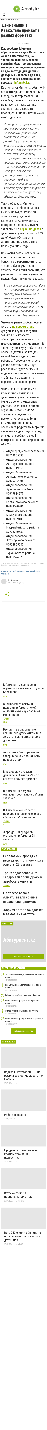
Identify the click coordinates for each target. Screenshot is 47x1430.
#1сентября (6, 571)
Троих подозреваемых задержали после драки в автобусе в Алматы (22, 877)
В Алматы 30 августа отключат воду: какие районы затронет (23, 794)
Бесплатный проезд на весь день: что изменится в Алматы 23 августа (23, 860)
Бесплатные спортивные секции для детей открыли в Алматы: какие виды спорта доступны (22, 735)
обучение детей (30, 229)
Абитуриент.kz (19, 940)
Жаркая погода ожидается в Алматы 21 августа (23, 912)
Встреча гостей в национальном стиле (18, 1195)
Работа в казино (15, 1115)
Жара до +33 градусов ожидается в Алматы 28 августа (19, 835)
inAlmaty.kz (21, 82)
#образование (19, 571)
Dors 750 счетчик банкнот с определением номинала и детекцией (22, 1236)
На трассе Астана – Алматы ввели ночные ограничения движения (20, 897)
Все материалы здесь (23, 956)
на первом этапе (23, 326)
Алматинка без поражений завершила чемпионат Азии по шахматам (21, 755)
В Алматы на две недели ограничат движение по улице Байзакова (23, 688)
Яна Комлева (13, 580)
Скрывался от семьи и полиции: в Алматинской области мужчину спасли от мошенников (21, 709)
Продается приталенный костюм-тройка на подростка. (20, 1153)
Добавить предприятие (23, 1031)
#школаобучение (33, 571)
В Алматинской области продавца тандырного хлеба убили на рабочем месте (22, 813)
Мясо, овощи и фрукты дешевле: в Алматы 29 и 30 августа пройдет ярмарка (21, 775)
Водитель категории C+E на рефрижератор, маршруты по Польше (23, 1075)
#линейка (5, 574)
